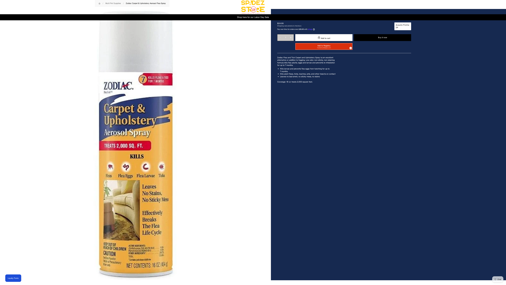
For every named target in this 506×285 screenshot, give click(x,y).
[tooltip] (350, 48)
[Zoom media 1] (135, 144)
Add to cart (325, 38)
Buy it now (382, 37)
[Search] (486, 7)
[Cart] (498, 7)
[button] (323, 46)
